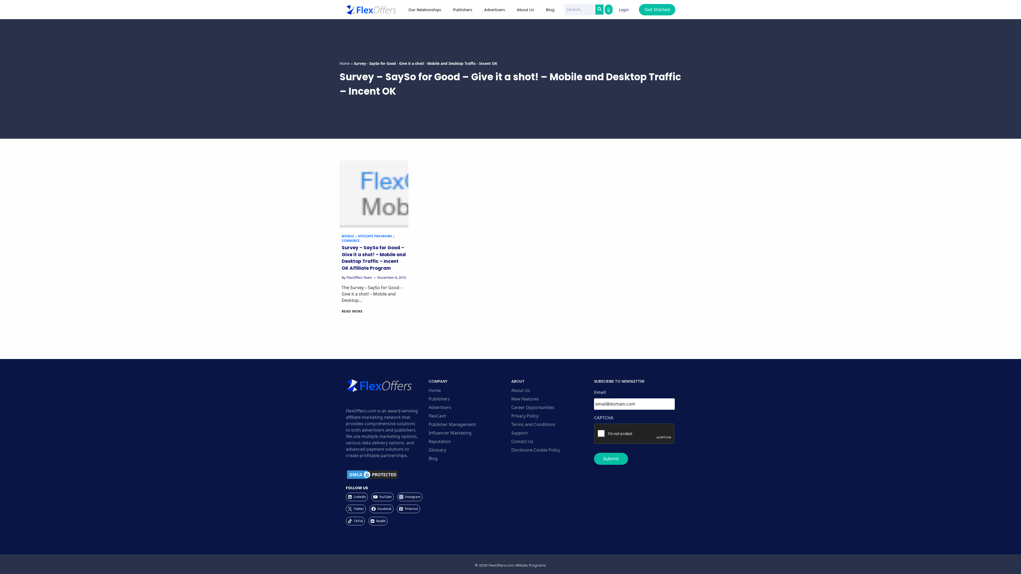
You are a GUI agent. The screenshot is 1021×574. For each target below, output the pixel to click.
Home (345, 63)
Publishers (439, 399)
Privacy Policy (524, 416)
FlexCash (437, 416)
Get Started (657, 10)
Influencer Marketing (450, 433)
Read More (352, 311)
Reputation (440, 441)
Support (519, 433)
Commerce (351, 241)
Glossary (437, 450)
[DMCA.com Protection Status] (386, 474)
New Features (525, 399)
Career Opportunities (532, 407)
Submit (611, 459)
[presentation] (374, 194)
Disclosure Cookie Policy (535, 450)
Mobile (348, 236)
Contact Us (522, 441)
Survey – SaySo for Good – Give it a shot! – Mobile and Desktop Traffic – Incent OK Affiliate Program (374, 257)
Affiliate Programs (375, 236)
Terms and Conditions (533, 424)
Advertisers (440, 407)
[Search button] (599, 10)
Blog (550, 9)
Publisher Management (452, 424)
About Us (520, 390)
